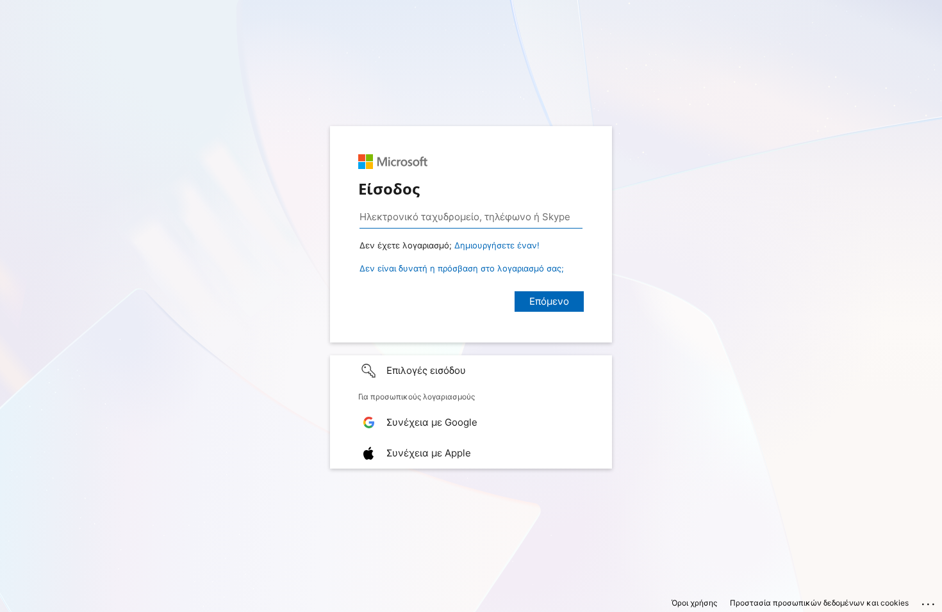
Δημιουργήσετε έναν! (497, 245)
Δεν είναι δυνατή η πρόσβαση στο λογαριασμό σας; (461, 268)
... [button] (929, 601)
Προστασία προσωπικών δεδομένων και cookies (819, 603)
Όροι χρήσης (694, 603)
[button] (471, 370)
